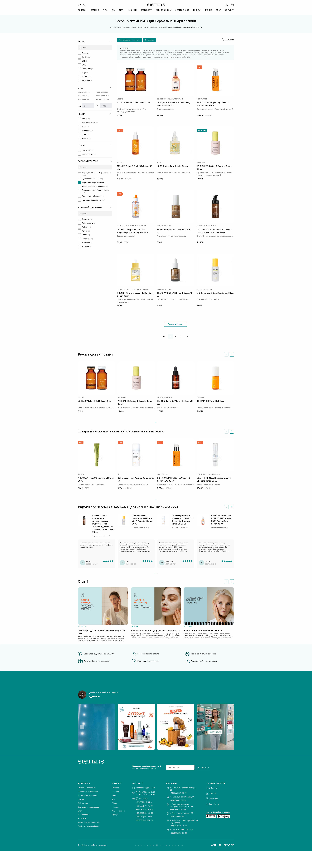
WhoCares (201, 162)
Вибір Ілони (202, 130)
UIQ (198, 289)
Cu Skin (160, 397)
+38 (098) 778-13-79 (178, 793)
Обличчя (115, 792)
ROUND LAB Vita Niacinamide (137, 289)
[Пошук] (84, 4)
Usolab (120, 99)
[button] (129, 40)
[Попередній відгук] (226, 507)
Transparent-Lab (164, 226)
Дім (113, 799)
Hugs (159, 162)
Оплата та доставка (86, 788)
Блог (80, 811)
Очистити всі (149, 40)
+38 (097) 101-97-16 (178, 809)
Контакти (82, 818)
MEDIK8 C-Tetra (210, 226)
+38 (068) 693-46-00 (144, 813)
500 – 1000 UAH (83, 99)
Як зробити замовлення (88, 792)
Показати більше (175, 324)
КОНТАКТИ (229, 10)
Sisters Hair (213, 788)
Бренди (115, 815)
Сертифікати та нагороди (88, 807)
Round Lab (121, 289)
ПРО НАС (208, 10)
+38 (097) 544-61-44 (178, 817)
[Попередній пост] (82, 727)
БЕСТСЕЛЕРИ (146, 10)
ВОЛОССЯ (82, 10)
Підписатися (94, 696)
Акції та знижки (118, 811)
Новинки (115, 807)
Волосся (115, 788)
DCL (119, 474)
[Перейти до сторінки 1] (155, 422)
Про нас (81, 799)
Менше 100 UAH (83, 92)
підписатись (203, 767)
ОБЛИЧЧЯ (95, 10)
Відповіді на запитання (87, 795)
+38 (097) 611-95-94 (178, 800)
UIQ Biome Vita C (207, 289)
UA (79, 5)
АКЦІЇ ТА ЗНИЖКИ (163, 10)
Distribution (213, 799)
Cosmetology (214, 804)
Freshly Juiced (214, 474)
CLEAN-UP (168, 397)
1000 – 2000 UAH (102, 92)
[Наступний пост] (230, 727)
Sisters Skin (213, 793)
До (97, 106)
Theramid (200, 397)
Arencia (81, 474)
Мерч (114, 803)
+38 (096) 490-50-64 (144, 820)
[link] (232, 4)
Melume (120, 162)
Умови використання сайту (89, 822)
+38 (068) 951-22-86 (144, 817)
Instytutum (202, 99)
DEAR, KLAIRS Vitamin (175, 99)
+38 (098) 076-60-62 (178, 833)
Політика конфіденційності (89, 826)
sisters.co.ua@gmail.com (145, 788)
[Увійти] (226, 4)
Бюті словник (83, 815)
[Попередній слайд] (226, 354)
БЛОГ (218, 10)
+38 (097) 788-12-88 (144, 806)
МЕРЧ (121, 10)
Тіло (114, 795)
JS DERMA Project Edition (136, 226)
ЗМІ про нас (83, 803)
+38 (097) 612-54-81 (144, 802)
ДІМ (113, 10)
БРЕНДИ (196, 10)
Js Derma (120, 226)
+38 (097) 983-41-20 (144, 809)
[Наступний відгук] (232, 507)
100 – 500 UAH (83, 96)
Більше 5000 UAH (102, 99)
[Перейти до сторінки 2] (156, 422)
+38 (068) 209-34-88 (178, 826)
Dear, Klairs (161, 99)
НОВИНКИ (132, 10)
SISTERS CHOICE (182, 10)
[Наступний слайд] (232, 354)
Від (79, 106)
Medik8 (199, 226)
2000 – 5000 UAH (102, 96)
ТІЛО (105, 10)
